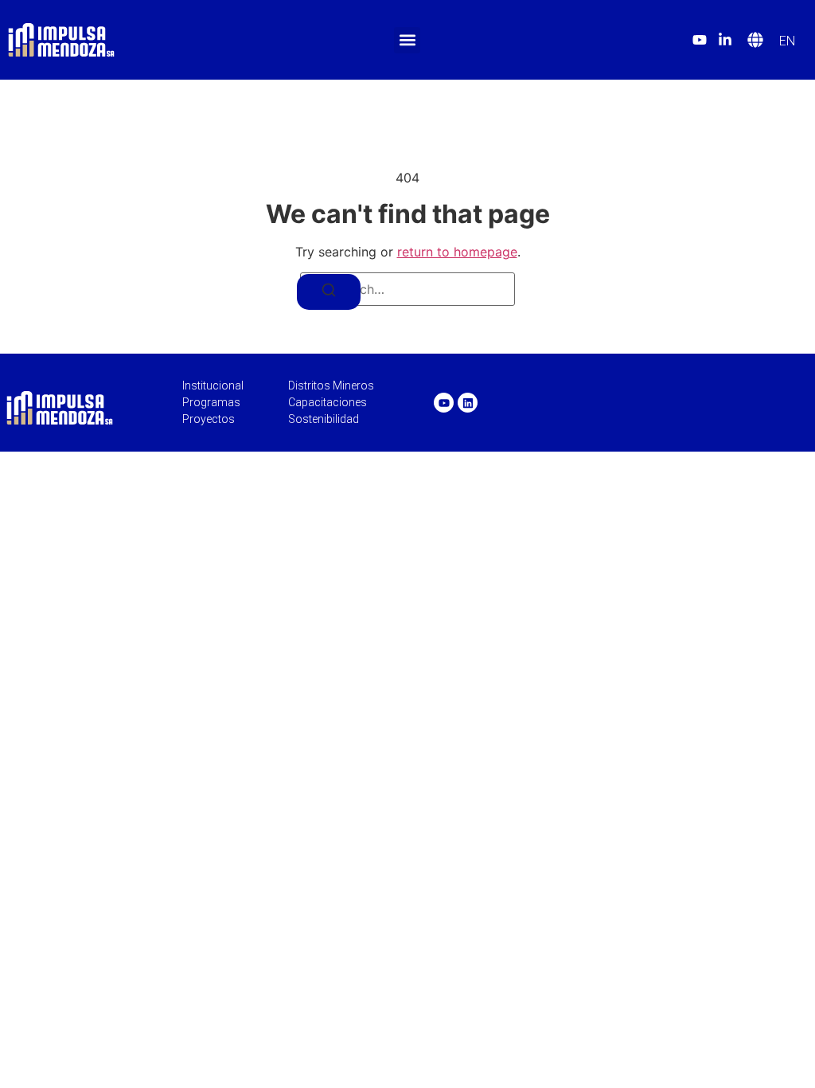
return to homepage (457, 252)
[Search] (329, 292)
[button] (407, 40)
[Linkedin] (468, 403)
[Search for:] (407, 289)
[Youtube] (444, 403)
